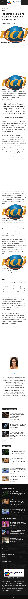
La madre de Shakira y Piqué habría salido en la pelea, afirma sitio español (18, 524)
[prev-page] (3, 441)
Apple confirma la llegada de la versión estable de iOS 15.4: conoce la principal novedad (17, 532)
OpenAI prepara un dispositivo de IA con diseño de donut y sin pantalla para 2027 (18, 478)
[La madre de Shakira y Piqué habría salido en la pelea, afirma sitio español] (5, 524)
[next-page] (5, 441)
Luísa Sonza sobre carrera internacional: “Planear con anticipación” (16, 540)
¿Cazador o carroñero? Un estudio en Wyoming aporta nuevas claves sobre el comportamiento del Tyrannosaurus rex (17, 416)
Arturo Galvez (6, 23)
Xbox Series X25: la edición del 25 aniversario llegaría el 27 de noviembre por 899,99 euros (17, 451)
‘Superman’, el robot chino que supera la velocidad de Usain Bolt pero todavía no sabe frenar (18, 470)
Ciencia (3, 7)
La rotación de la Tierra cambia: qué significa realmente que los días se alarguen (18, 426)
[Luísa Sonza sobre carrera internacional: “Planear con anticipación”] (5, 540)
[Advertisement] (14, 60)
